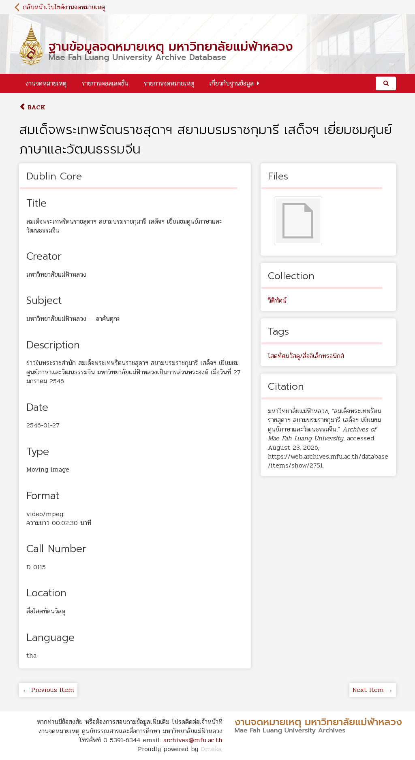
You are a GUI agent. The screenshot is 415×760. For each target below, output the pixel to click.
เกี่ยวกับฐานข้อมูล (232, 83)
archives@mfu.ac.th (192, 740)
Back (35, 107)
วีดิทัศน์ (277, 300)
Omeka (211, 749)
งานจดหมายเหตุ (46, 83)
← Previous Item (48, 690)
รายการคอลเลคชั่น (105, 83)
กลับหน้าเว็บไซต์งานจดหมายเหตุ (64, 7)
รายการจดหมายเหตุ (169, 83)
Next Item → (373, 690)
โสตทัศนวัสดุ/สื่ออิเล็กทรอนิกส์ (306, 356)
